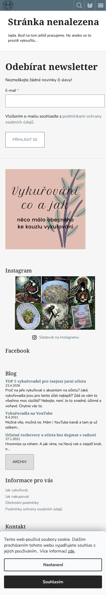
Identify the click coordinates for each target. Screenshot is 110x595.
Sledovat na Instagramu (59, 337)
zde (71, 551)
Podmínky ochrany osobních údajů (33, 509)
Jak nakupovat (17, 496)
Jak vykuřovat (16, 490)
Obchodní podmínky (22, 502)
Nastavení (53, 565)
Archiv (20, 461)
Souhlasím (53, 582)
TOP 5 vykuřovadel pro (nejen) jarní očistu (45, 381)
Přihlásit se (25, 139)
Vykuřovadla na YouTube (29, 413)
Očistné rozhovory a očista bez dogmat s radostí (50, 435)
